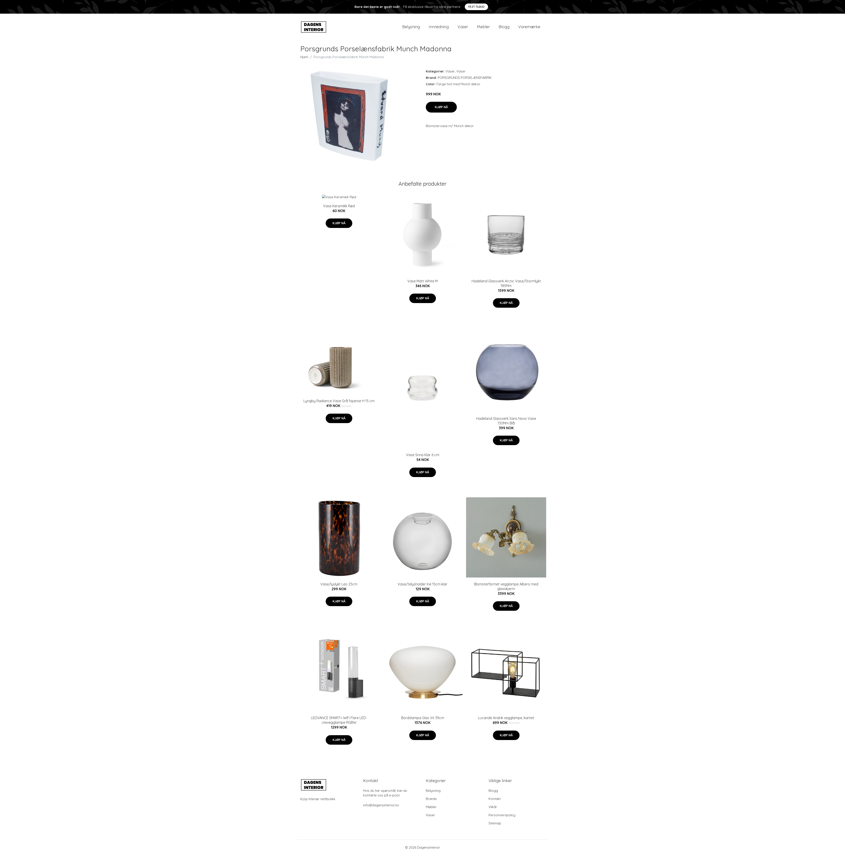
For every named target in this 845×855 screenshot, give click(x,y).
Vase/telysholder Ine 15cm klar (422, 584)
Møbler (483, 26)
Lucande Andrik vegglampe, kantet (506, 718)
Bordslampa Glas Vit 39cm (422, 718)
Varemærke (529, 26)
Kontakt (495, 799)
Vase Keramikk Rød (339, 206)
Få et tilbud (476, 6)
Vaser (462, 26)
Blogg (504, 26)
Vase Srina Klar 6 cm (422, 455)
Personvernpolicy (502, 815)
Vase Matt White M (422, 281)
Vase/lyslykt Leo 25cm (338, 584)
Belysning (411, 26)
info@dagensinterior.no (381, 805)
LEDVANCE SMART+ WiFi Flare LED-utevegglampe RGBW (339, 720)
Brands (431, 799)
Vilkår (493, 807)
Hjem (304, 57)
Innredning (439, 26)
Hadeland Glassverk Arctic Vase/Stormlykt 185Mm (506, 283)
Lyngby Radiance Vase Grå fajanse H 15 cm (339, 401)
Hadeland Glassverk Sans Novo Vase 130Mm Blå (506, 420)
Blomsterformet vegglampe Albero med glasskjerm (506, 586)
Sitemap (495, 823)
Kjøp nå (441, 107)
